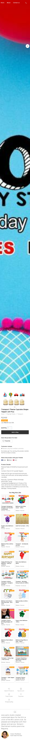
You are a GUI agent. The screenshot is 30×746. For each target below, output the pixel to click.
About (8, 2)
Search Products (9, 691)
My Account (21, 691)
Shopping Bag (9, 702)
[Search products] (27, 46)
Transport (20, 414)
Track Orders (9, 696)
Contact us (16, 2)
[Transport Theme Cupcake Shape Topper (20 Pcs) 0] (15, 396)
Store (2, 414)
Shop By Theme (10, 414)
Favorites (21, 696)
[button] (6, 440)
